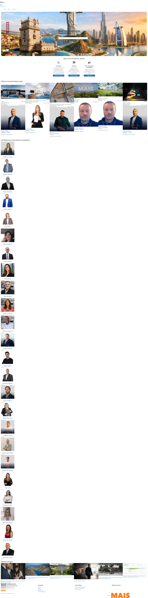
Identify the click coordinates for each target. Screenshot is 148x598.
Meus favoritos (78, 589)
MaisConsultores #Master (78, 131)
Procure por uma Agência (79, 588)
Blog (1, 5)
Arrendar (64, 36)
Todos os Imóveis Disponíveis (80, 587)
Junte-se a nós (40, 590)
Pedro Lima (54, 133)
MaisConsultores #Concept (30, 132)
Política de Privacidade (11, 593)
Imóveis (1, 4)
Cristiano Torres (5, 131)
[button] (2, 6)
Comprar (60, 36)
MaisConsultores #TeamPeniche (7, 134)
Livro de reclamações (42, 591)
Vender (39, 588)
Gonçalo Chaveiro (78, 128)
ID (67, 36)
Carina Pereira (30, 129)
